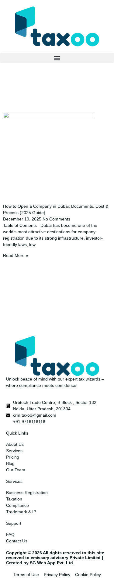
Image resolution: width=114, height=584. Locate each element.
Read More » (15, 255)
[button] (57, 58)
